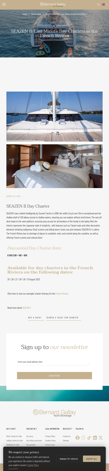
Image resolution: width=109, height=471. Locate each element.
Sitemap (66, 440)
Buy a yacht (35, 317)
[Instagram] (83, 437)
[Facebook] (77, 437)
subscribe (54, 375)
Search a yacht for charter (62, 317)
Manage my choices (69, 459)
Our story (29, 436)
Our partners (31, 444)
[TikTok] (89, 437)
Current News (36, 14)
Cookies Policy (50, 440)
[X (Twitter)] (100, 437)
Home (25, 14)
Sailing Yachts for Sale (14, 440)
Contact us (67, 436)
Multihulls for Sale (12, 444)
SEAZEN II (27, 307)
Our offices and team (34, 440)
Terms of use (50, 444)
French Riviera (62, 293)
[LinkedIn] (95, 437)
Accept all (91, 459)
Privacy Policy (50, 436)
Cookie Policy (33, 465)
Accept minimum (13, 468)
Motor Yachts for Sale (14, 436)
